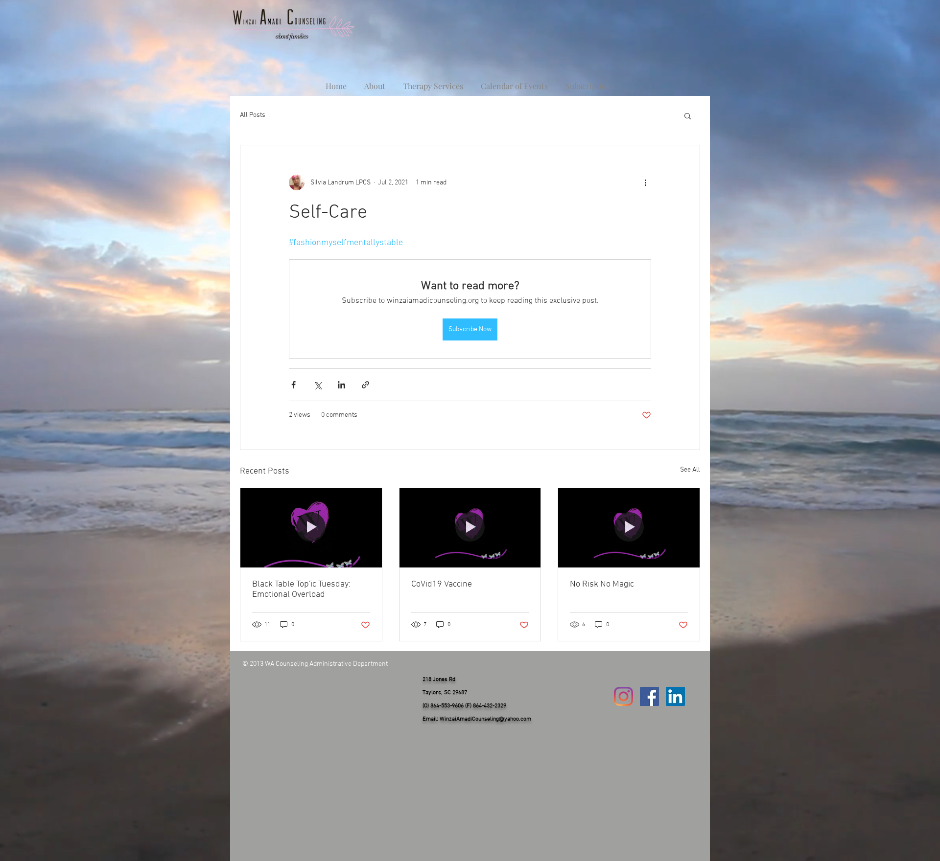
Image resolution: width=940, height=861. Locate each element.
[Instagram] (623, 696)
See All (690, 470)
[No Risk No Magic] (629, 527)
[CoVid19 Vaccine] (470, 527)
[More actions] (645, 182)
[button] (687, 115)
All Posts (252, 115)
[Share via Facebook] (293, 384)
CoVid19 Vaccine (441, 584)
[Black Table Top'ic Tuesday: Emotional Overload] (311, 527)
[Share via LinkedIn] (341, 384)
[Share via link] (365, 384)
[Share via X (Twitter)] (317, 384)
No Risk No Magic (602, 584)
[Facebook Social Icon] (649, 696)
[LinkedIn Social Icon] (675, 696)
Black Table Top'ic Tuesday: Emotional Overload (301, 589)
